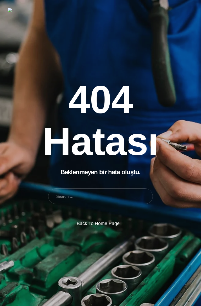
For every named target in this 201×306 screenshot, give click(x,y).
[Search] (173, 14)
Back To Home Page (98, 223)
